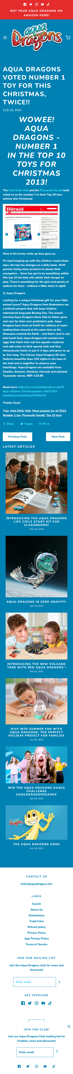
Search (36, 904)
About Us (36, 909)
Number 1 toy (12, 415)
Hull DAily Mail (20, 411)
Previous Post (17, 437)
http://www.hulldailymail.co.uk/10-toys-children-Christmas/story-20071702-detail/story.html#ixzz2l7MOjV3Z (34, 391)
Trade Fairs (36, 921)
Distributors (37, 915)
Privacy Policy (36, 933)
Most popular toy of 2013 (49, 411)
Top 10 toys (54, 415)
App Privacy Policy (36, 938)
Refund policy (37, 927)
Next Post (58, 437)
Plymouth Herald (51, 190)
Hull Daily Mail (18, 190)
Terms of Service (36, 944)
